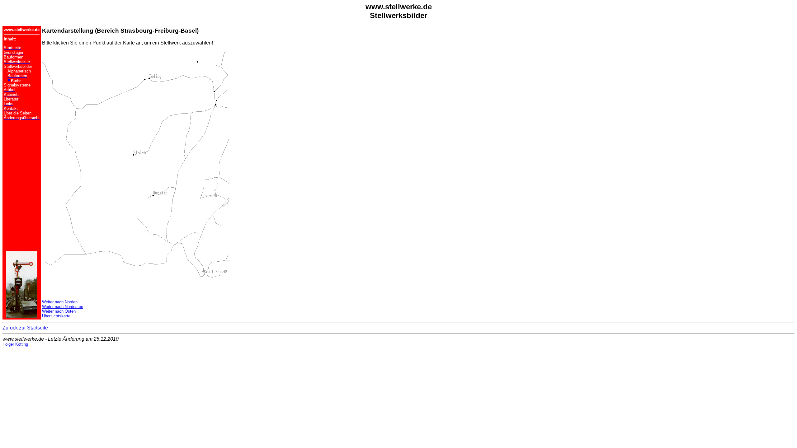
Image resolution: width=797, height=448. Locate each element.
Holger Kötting (15, 344)
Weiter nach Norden (60, 302)
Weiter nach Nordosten (62, 306)
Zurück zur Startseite (25, 327)
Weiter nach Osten (59, 311)
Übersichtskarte (56, 316)
